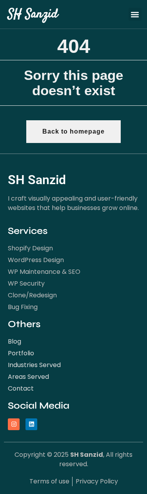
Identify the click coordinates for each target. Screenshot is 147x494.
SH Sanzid (33, 14)
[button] (135, 14)
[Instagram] (14, 424)
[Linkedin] (31, 424)
